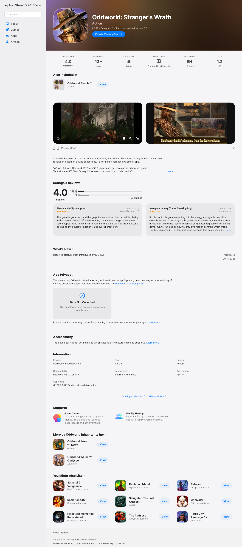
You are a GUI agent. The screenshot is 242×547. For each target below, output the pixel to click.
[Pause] (124, 138)
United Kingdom (60, 533)
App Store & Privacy (86, 544)
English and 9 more (125, 374)
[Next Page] (238, 123)
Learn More (153, 322)
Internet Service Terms (63, 544)
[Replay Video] (58, 138)
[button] (23, 23)
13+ (179, 374)
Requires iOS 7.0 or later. (66, 374)
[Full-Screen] (137, 138)
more (170, 171)
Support (121, 544)
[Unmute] (130, 138)
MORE (228, 230)
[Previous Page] (49, 123)
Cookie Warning (106, 544)
